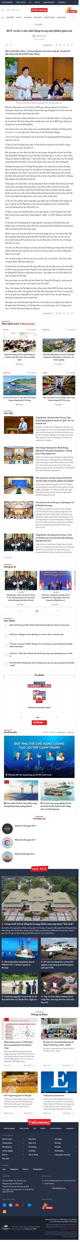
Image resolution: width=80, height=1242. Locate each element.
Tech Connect (49, 2)
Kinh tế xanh (49, 17)
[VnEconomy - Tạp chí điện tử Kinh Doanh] (39, 1124)
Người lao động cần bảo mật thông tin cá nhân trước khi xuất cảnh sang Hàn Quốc (19, 357)
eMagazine (71, 734)
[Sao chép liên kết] (68, 45)
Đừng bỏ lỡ (10, 567)
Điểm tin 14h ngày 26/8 (25, 828)
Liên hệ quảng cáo (59, 1190)
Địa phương (46, 329)
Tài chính (28, 17)
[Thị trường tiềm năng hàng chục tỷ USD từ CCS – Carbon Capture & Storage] (20, 951)
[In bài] (6, 45)
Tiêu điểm (10, 17)
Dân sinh (5, 329)
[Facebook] (4, 1207)
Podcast (52, 734)
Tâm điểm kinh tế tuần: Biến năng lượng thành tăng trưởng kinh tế (20, 807)
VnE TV (37, 2)
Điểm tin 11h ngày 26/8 (25, 842)
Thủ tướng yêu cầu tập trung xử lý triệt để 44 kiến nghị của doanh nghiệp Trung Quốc (55, 479)
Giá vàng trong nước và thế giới (17, 1098)
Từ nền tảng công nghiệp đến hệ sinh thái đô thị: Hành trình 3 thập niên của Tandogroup (55, 808)
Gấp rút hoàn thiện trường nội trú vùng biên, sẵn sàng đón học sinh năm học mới (57, 1002)
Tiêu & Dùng (21, 2)
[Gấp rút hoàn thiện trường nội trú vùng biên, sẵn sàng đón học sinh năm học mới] (59, 985)
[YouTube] (17, 1207)
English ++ (62, 2)
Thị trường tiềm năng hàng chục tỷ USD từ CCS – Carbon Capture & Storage (18, 967)
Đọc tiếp (8, 413)
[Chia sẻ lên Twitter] (60, 45)
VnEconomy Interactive (53, 1098)
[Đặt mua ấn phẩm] (71, 10)
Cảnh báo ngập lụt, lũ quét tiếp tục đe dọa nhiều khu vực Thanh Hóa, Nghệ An (19, 1000)
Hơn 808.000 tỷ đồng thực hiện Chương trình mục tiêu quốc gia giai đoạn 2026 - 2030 (41, 666)
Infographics (61, 734)
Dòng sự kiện (39, 1016)
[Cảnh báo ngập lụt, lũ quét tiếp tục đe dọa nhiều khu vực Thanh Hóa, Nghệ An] (20, 985)
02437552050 (49, 1186)
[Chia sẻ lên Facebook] (56, 45)
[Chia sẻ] (71, 45)
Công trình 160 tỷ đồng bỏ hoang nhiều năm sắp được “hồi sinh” (39, 926)
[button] (37, 613)
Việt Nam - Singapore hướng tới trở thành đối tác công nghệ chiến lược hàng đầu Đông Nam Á (54, 597)
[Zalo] (29, 1207)
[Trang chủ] (3, 17)
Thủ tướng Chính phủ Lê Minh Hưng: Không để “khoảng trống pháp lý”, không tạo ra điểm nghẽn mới (54, 451)
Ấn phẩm (39, 677)
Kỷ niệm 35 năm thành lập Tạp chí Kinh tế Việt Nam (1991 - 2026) (58, 1045)
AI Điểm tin (39, 821)
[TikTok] (23, 1207)
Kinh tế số (38, 17)
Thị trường (61, 17)
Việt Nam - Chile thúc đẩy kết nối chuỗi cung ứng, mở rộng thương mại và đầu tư (40, 657)
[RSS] (4, 1214)
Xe (30, 2)
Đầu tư (19, 17)
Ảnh (3, 1171)
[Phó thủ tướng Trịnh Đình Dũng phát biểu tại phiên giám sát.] (39, 58)
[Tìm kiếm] (8, 10)
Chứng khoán (7, 2)
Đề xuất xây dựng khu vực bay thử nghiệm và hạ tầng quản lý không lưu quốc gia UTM (57, 967)
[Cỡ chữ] (10, 45)
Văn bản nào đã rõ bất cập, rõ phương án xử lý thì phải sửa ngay (55, 504)
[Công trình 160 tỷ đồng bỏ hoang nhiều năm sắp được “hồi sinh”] (39, 900)
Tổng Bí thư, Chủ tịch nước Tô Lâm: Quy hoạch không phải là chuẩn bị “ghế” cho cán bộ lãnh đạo (55, 421)
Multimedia (10, 734)
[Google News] (47, 45)
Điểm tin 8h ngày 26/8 (24, 856)
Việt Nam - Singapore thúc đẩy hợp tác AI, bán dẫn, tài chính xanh (36, 637)
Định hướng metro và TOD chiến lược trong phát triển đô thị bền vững (18, 1047)
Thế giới (45, 373)
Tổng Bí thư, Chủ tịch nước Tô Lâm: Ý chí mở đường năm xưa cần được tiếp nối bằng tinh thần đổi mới (54, 538)
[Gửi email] (64, 45)
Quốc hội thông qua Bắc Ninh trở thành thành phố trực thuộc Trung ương (39, 627)
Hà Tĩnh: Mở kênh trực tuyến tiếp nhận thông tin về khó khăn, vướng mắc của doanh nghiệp (59, 357)
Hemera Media (35, 1229)
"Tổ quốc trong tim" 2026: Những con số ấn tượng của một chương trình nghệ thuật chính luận (40, 647)
